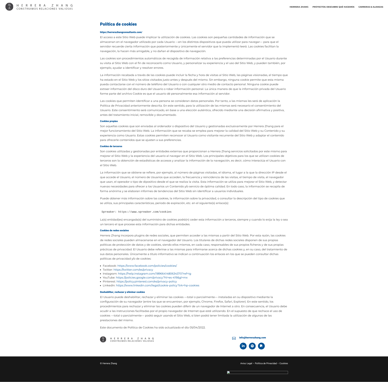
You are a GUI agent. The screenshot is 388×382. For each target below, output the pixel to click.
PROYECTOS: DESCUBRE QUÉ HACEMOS (333, 7)
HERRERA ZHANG (299, 7)
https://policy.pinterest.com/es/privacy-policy (147, 281)
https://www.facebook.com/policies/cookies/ (147, 265)
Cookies (283, 363)
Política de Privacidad (266, 363)
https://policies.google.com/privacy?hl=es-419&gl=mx (152, 277)
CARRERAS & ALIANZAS (370, 7)
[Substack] (261, 346)
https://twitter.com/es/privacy (133, 269)
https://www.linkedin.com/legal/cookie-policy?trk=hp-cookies (157, 285)
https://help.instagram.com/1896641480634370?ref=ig (154, 273)
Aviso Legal (246, 363)
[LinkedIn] (243, 346)
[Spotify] (252, 346)
